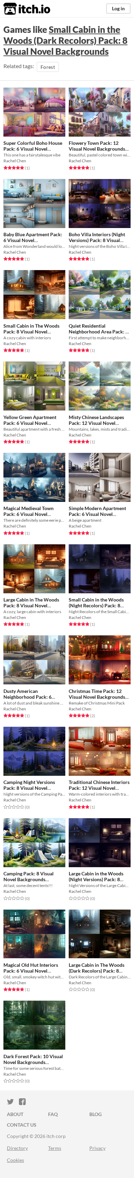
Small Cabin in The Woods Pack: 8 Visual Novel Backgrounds (31, 332)
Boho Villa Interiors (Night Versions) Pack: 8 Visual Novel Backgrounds (97, 240)
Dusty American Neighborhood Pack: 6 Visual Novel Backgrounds (31, 697)
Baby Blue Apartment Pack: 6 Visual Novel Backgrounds (32, 240)
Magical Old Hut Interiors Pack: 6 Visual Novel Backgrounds (30, 971)
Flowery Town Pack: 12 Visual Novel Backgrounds (97, 146)
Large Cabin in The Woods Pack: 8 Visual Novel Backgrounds (31, 606)
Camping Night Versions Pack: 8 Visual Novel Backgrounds (29, 788)
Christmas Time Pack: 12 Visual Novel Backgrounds (97, 694)
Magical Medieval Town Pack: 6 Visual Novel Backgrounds (28, 514)
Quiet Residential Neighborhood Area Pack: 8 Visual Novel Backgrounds (98, 331)
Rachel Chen (14, 160)
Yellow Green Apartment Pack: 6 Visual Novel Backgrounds (29, 423)
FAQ (53, 1114)
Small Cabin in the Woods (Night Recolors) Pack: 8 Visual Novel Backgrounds (97, 605)
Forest (48, 67)
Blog (95, 1114)
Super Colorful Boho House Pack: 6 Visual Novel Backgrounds (32, 149)
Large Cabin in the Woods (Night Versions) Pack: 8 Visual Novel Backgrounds (97, 879)
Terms (54, 1148)
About (15, 1114)
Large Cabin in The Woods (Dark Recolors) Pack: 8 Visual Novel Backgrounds (97, 970)
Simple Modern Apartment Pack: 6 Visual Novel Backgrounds (97, 514)
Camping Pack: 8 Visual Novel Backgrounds (28, 876)
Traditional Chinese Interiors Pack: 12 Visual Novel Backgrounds (99, 788)
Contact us (21, 1125)
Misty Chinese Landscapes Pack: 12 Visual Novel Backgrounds (96, 423)
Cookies (15, 1160)
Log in (118, 8)
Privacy (97, 1148)
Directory (17, 1148)
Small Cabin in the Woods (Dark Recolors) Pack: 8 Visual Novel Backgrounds (65, 40)
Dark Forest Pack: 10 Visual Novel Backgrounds (33, 1059)
